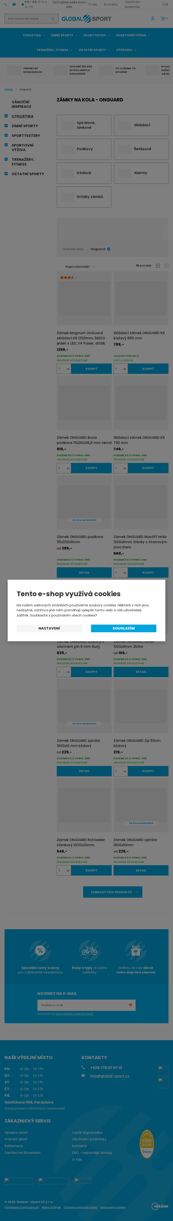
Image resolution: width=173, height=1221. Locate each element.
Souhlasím (124, 628)
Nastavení (49, 628)
